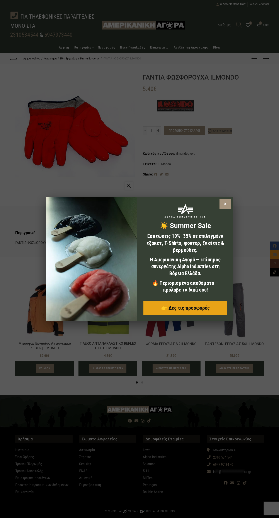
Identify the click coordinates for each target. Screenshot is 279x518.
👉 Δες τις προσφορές (185, 308)
